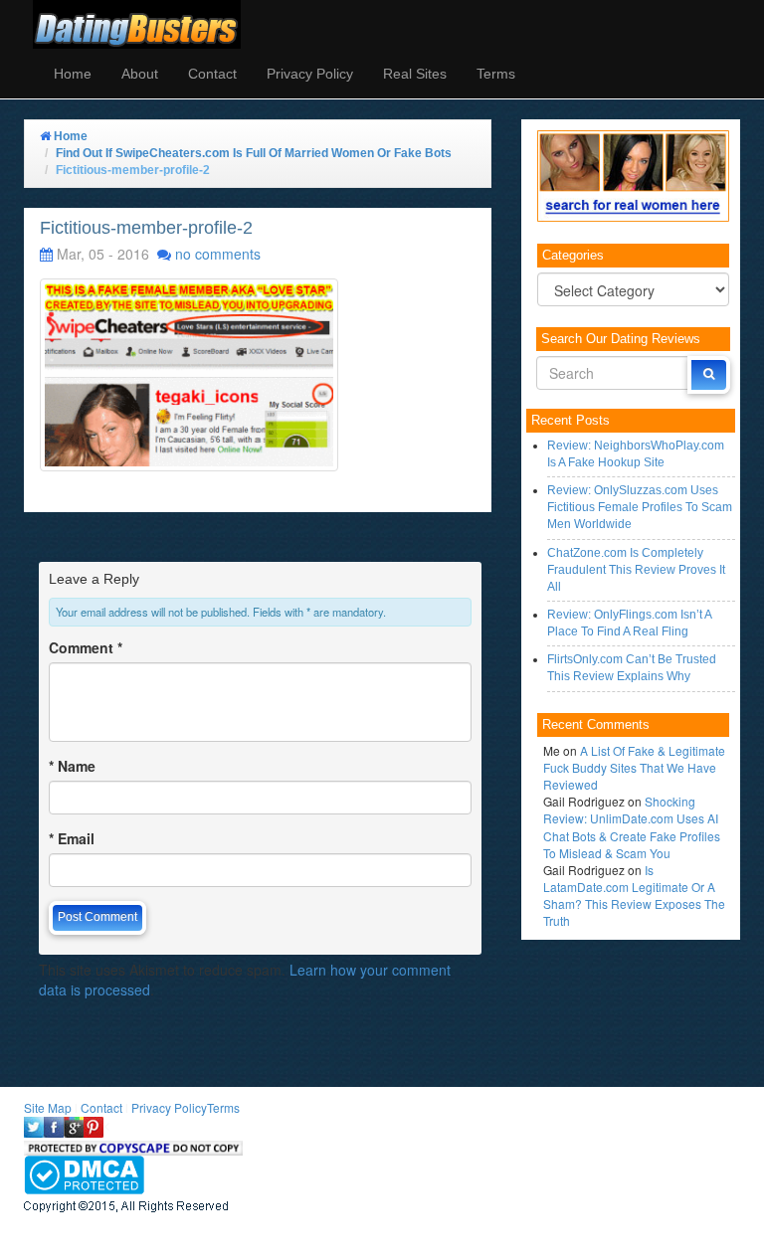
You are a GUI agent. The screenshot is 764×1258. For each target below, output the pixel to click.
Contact (212, 74)
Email (72, 838)
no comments (218, 254)
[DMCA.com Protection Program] (84, 1173)
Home (73, 74)
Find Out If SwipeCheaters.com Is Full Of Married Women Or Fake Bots (254, 153)
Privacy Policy (310, 74)
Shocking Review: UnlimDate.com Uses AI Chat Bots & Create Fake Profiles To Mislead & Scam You (631, 826)
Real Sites (415, 74)
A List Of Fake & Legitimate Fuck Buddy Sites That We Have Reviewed (634, 767)
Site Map (48, 1107)
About (139, 74)
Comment (85, 647)
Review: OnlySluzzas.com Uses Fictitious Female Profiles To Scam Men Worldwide (639, 507)
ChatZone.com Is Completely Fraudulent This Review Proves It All (636, 570)
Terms (496, 74)
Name (72, 766)
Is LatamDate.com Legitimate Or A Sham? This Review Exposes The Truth (634, 895)
